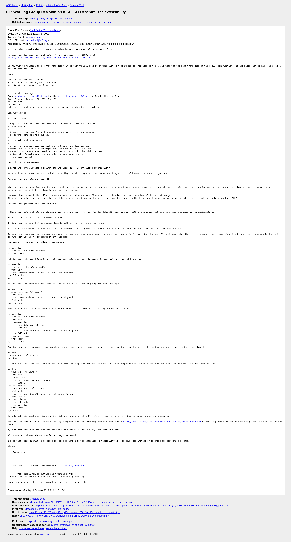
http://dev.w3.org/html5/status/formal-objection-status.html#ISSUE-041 (50, 58)
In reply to (79, 22)
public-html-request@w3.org (31, 96)
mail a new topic (63, 521)
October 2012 (77, 5)
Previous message (62, 22)
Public (39, 5)
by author (89, 525)
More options (65, 18)
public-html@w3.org (56, 5)
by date (54, 525)
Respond (52, 18)
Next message (42, 22)
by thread (65, 525)
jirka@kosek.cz (35, 37)
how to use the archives (31, 528)
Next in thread (93, 22)
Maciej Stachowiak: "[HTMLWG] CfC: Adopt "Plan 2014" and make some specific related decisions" (83, 502)
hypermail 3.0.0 (48, 534)
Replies (106, 22)
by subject (77, 525)
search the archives (56, 528)
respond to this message (40, 521)
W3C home (12, 5)
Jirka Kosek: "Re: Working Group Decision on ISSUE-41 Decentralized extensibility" (74, 512)
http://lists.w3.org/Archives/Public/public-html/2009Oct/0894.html (162, 421)
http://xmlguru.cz (75, 466)
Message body (37, 18)
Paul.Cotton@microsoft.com (45, 30)
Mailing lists (27, 5)
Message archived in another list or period (47, 509)
